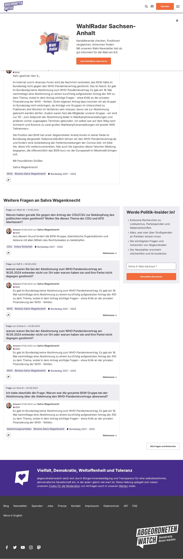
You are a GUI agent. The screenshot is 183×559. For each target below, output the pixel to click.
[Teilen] (8, 180)
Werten (123, 486)
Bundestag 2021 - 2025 (63, 173)
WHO (10, 173)
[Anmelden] (152, 6)
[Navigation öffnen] (178, 6)
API (126, 505)
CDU (9, 246)
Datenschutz (111, 505)
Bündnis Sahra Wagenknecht (30, 173)
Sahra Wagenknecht (48, 229)
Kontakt (75, 505)
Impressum (92, 505)
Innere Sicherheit (23, 246)
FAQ (134, 505)
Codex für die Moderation (64, 486)
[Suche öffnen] (146, 6)
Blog (6, 505)
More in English (12, 515)
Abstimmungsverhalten (19, 428)
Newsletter (20, 505)
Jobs (50, 505)
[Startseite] (13, 6)
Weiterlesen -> (110, 253)
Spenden (37, 505)
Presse (62, 505)
